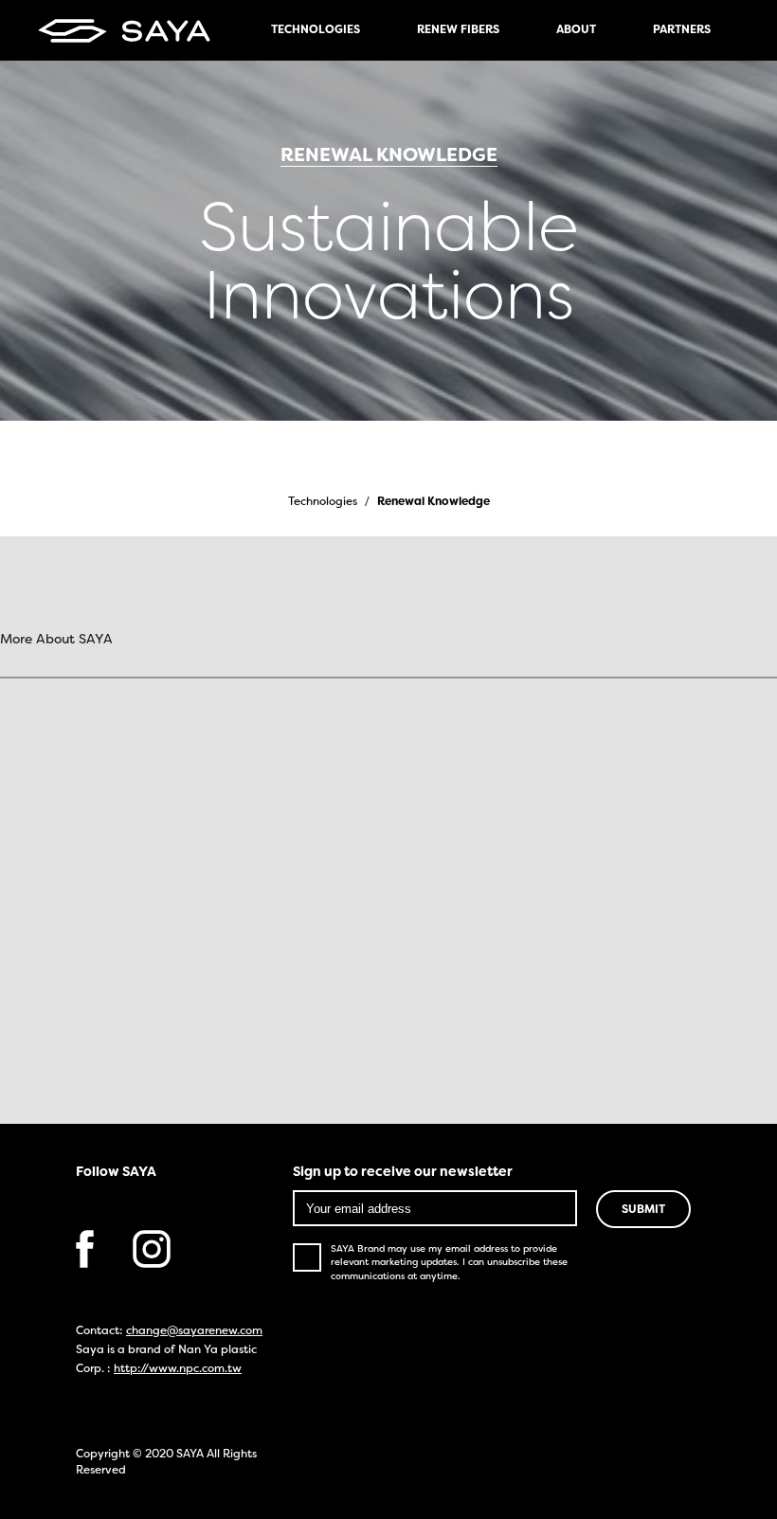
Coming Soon (359, 1111)
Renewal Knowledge (433, 502)
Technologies (322, 502)
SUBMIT (643, 1210)
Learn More (358, 808)
